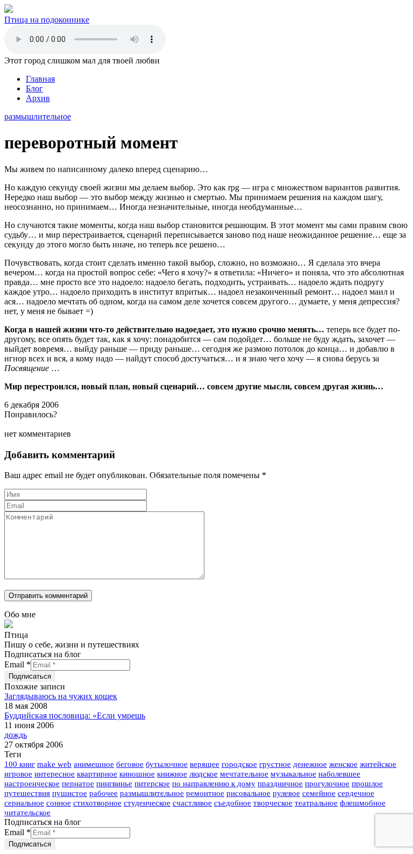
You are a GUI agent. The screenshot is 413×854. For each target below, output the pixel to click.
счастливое (192, 803)
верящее (204, 764)
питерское (152, 783)
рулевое (286, 793)
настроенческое (32, 783)
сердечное (356, 793)
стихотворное (97, 803)
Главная (40, 78)
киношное (137, 774)
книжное (172, 774)
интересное (54, 774)
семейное (319, 793)
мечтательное (244, 774)
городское (239, 764)
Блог (34, 88)
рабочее (103, 793)
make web (54, 764)
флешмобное (363, 803)
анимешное (94, 764)
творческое (273, 803)
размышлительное (37, 116)
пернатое (78, 783)
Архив (38, 98)
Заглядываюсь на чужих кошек (60, 696)
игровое (18, 774)
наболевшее (339, 774)
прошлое (367, 783)
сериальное (24, 803)
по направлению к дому (213, 783)
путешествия (27, 793)
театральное (316, 803)
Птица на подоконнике (46, 19)
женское (343, 764)
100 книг (19, 764)
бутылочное (167, 764)
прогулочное (327, 783)
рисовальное (248, 793)
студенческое (147, 803)
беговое (130, 764)
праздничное (280, 783)
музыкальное (293, 774)
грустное (275, 764)
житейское (378, 764)
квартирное (97, 774)
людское (203, 774)
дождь (15, 734)
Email (17, 664)
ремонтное (205, 793)
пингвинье (114, 783)
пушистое (69, 793)
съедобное (232, 803)
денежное (310, 764)
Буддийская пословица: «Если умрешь (74, 715)
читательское (27, 812)
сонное (58, 803)
